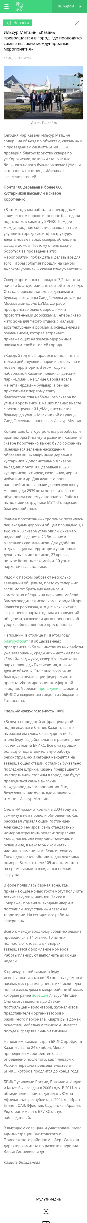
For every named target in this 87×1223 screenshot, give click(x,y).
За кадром (66, 6)
